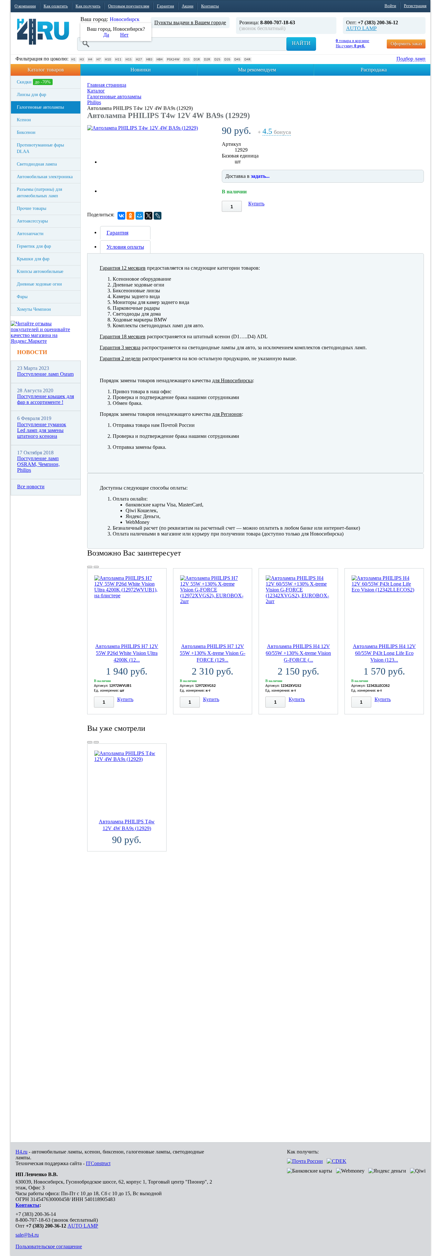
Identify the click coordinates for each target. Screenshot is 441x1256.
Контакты (210, 6)
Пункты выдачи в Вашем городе (190, 22)
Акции (187, 6)
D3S (227, 59)
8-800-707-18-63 (32, 1220)
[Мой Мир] (139, 216)
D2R (207, 59)
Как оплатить (56, 6)
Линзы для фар (31, 94)
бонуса (276, 132)
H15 (129, 59)
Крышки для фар (33, 258)
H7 (99, 59)
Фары (22, 296)
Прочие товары (31, 208)
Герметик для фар (34, 246)
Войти (390, 5)
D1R (197, 59)
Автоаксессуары (32, 221)
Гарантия (165, 6)
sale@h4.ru (27, 1235)
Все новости (31, 486)
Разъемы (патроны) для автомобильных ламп (39, 192)
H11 (118, 59)
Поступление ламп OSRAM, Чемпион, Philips (38, 464)
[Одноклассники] (130, 216)
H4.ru (21, 1151)
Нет (124, 35)
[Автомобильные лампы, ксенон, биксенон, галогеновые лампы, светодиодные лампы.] (43, 32)
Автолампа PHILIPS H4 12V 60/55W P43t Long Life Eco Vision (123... (384, 653)
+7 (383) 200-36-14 (35, 1214)
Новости (32, 352)
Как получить (88, 6)
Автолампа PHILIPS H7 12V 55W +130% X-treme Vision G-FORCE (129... (212, 653)
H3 (82, 59)
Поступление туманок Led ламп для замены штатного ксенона (41, 430)
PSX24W (173, 59)
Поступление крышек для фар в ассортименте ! (45, 399)
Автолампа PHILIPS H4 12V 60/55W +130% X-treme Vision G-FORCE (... (298, 653)
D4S (237, 59)
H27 (139, 59)
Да (106, 35)
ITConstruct (98, 1163)
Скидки (34, 82)
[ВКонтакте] (121, 216)
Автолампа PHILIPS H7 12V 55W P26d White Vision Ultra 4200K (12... (126, 653)
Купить (256, 203)
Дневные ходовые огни (39, 284)
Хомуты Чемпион (34, 309)
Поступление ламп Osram (45, 374)
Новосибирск (124, 19)
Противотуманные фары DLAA (40, 148)
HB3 (149, 59)
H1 (73, 59)
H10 (108, 59)
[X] (148, 216)
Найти (301, 43)
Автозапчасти (30, 233)
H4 (90, 59)
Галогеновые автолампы (40, 107)
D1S (187, 59)
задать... (260, 176)
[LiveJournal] (157, 216)
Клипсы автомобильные (40, 271)
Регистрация (415, 5)
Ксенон (24, 119)
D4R (247, 59)
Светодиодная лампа (37, 164)
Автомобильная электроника (45, 176)
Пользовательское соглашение (48, 1246)
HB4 (160, 59)
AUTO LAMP (361, 28)
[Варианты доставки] (305, 1161)
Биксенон (26, 132)
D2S (217, 59)
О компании (25, 6)
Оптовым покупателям (128, 6)
